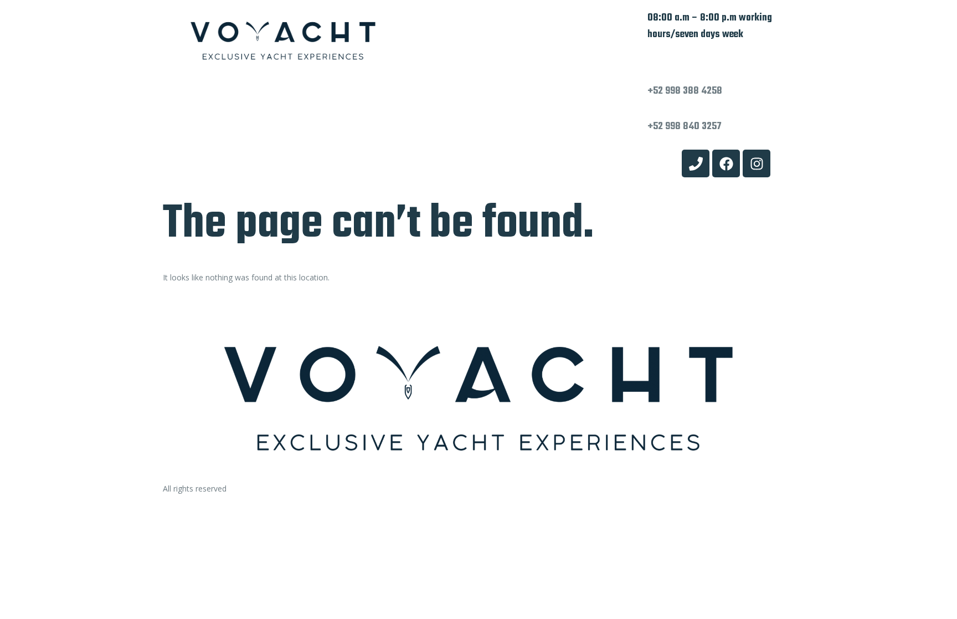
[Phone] (695, 163)
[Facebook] (726, 163)
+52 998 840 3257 (684, 127)
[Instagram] (756, 163)
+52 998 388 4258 (684, 91)
